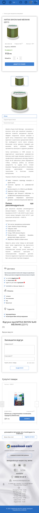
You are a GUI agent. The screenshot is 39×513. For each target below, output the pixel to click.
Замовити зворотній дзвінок (19, 455)
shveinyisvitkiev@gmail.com (21, 480)
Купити (27, 418)
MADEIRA (13, 46)
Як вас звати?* (8, 356)
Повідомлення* (8, 344)
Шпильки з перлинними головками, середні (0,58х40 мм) (17, 414)
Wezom (24, 510)
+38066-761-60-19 (20, 477)
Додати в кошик (19, 64)
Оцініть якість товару (10, 362)
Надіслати (19, 368)
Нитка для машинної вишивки (13, 13)
